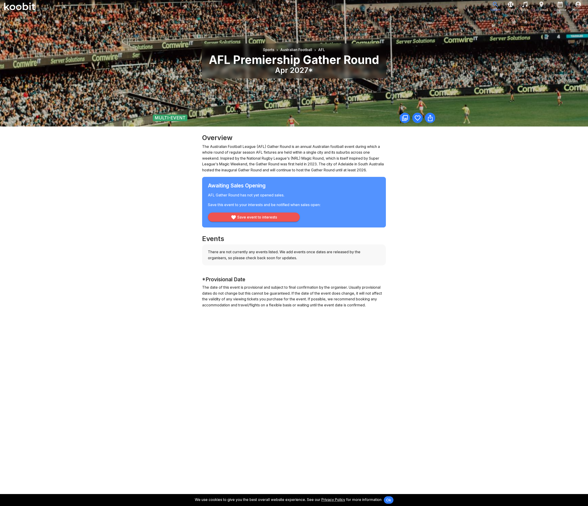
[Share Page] (430, 118)
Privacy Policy (333, 499)
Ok (388, 500)
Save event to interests (257, 217)
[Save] (417, 118)
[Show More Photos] (405, 118)
